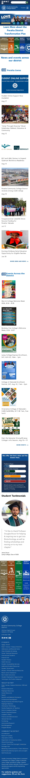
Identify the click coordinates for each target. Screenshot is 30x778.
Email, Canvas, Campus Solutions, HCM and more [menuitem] (14, 686)
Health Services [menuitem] (6, 662)
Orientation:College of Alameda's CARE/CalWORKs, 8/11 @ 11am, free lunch (15, 411)
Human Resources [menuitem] (7, 693)
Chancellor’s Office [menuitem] (7, 737)
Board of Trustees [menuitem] (7, 735)
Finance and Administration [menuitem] (10, 716)
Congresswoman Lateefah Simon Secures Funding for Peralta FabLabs (13, 221)
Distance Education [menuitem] (7, 688)
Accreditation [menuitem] (6, 733)
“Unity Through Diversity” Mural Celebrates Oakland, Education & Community (14, 128)
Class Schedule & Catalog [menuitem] (9, 651)
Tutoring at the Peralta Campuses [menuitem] (12, 679)
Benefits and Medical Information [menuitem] (11, 697)
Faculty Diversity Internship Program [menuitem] (12, 701)
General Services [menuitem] (6, 719)
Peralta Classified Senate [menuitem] (9, 712)
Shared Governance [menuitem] (7, 742)
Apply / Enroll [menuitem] (6, 644)
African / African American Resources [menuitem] (12, 670)
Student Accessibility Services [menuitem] (11, 664)
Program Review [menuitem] (6, 727)
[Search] (27, 2)
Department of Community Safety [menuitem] (11, 740)
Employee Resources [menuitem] (8, 690)
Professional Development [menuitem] (9, 699)
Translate (23, 7)
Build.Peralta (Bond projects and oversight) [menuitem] (14, 750)
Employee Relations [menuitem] (7, 703)
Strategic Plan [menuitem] (6, 746)
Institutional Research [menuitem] (8, 723)
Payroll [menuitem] (4, 695)
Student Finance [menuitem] (6, 659)
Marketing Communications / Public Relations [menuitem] (15, 748)
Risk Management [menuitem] (7, 725)
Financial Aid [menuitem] (5, 657)
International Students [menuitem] (8, 655)
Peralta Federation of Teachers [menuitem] (11, 708)
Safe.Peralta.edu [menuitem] (6, 753)
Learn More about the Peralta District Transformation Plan (15, 30)
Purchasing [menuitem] (5, 721)
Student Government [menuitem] (8, 668)
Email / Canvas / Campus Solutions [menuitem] (12, 646)
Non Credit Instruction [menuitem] (8, 674)
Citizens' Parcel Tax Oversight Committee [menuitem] (14, 744)
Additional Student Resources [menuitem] (10, 666)
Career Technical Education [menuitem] (10, 653)
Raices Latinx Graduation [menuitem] (9, 672)
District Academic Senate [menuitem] (9, 710)
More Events (21, 445)
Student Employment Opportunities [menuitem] (12, 677)
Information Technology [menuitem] (9, 706)
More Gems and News (18, 261)
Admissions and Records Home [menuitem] (11, 649)
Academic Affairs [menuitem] (7, 714)
